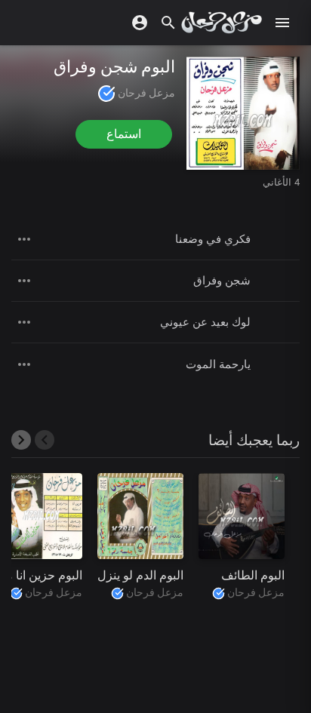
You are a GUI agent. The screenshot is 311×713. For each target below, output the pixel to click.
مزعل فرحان (145, 93)
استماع (123, 134)
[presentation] (44, 440)
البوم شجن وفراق (114, 66)
